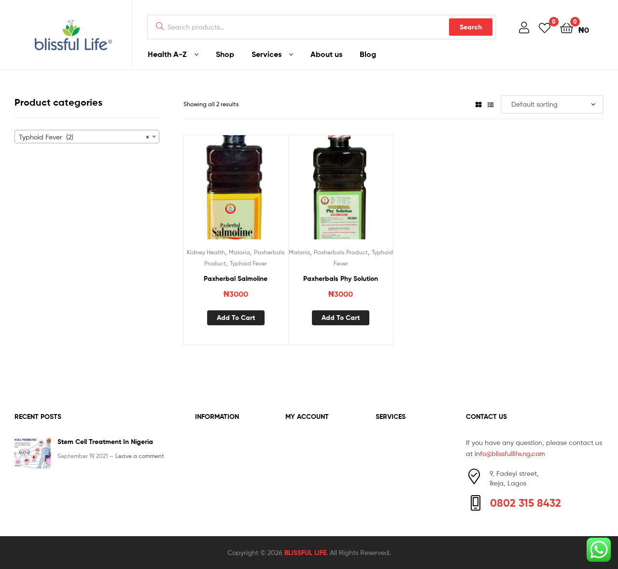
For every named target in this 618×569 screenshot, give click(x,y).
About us (326, 54)
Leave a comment (139, 455)
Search (471, 27)
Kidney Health (206, 252)
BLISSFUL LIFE (305, 552)
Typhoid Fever (248, 263)
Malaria (239, 252)
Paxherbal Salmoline (235, 278)
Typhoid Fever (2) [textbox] (84, 137)
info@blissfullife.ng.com (510, 453)
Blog (368, 54)
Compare (236, 192)
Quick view (259, 192)
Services (266, 54)
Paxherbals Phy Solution (340, 278)
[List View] (490, 104)
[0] (544, 27)
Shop (225, 54)
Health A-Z (167, 54)
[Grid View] (478, 104)
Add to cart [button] (236, 317)
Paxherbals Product (341, 252)
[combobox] (86, 136)
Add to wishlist (212, 192)
